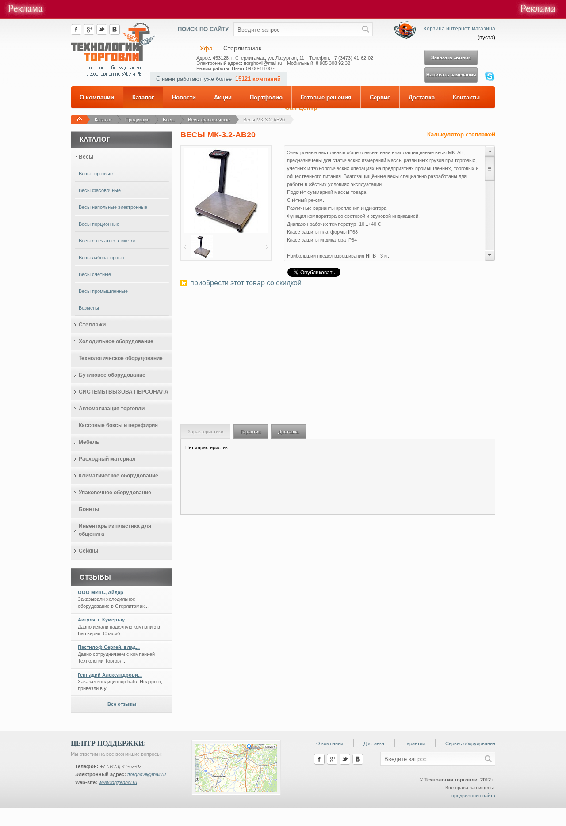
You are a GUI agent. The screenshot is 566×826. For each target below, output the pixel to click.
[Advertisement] (337, 360)
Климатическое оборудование (118, 476)
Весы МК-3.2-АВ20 (264, 119)
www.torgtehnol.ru (118, 782)
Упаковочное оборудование (115, 492)
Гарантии (415, 743)
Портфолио (266, 97)
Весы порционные (99, 224)
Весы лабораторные (101, 257)
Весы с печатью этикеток (107, 240)
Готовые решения (326, 97)
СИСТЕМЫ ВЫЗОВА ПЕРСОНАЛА (123, 392)
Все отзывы (121, 704)
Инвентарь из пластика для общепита (115, 530)
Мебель (89, 442)
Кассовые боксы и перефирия (118, 425)
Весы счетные (95, 274)
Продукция (137, 119)
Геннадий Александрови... (110, 675)
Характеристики (205, 431)
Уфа (206, 48)
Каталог (143, 97)
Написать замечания (451, 74)
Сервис (380, 97)
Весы (169, 119)
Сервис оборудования (470, 743)
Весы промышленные (103, 291)
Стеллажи (92, 325)
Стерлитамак (242, 48)
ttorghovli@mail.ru (146, 774)
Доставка (422, 97)
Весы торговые (96, 173)
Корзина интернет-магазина (459, 29)
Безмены (89, 308)
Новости (184, 97)
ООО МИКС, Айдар (100, 592)
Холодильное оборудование (116, 341)
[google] (89, 33)
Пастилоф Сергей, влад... (109, 647)
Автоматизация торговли (112, 408)
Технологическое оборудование (121, 358)
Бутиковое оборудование (112, 375)
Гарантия (251, 431)
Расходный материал (107, 459)
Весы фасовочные (209, 119)
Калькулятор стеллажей (461, 134)
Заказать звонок (451, 57)
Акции (223, 97)
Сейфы (88, 551)
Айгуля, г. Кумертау (101, 619)
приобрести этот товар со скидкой (246, 283)
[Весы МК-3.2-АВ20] (226, 231)
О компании (97, 97)
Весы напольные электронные (113, 207)
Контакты (466, 97)
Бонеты (89, 509)
